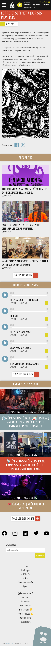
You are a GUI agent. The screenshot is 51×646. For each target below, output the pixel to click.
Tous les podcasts (23, 374)
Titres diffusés (44, 2)
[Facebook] (16, 145)
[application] (29, 295)
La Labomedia (10, 643)
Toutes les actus (23, 275)
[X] (23, 145)
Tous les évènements (23, 518)
